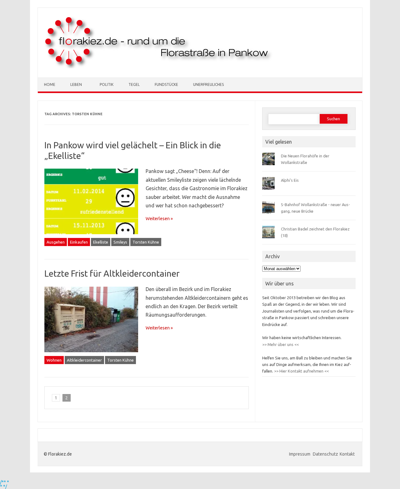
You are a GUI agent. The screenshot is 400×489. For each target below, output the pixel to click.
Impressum (300, 454)
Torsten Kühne (145, 242)
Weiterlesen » (159, 218)
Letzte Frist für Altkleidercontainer (112, 273)
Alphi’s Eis (290, 180)
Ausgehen (56, 242)
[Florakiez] (159, 66)
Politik (106, 84)
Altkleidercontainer (84, 360)
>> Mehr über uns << (280, 344)
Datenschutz (325, 454)
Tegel (134, 84)
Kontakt (347, 454)
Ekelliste (100, 242)
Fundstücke (166, 84)
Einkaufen (79, 242)
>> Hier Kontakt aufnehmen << (301, 371)
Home (49, 84)
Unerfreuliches (208, 84)
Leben (76, 84)
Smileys (120, 242)
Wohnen (54, 360)
